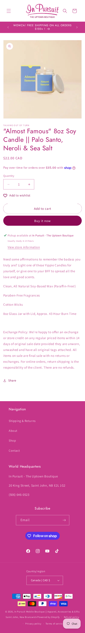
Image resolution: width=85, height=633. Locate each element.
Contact (14, 451)
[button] (9, 11)
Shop (12, 440)
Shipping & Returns (22, 421)
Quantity (8, 176)
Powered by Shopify (48, 616)
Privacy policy (33, 623)
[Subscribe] (64, 520)
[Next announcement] (77, 27)
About (13, 431)
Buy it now (42, 221)
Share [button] (12, 380)
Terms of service (55, 623)
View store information (24, 247)
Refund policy (71, 617)
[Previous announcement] (8, 27)
